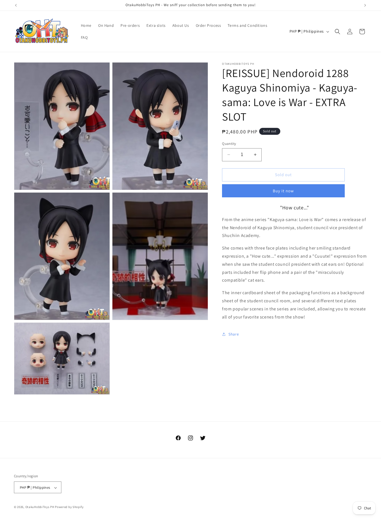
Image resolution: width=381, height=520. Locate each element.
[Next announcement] (365, 5)
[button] (337, 31)
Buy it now (283, 190)
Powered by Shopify (69, 507)
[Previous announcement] (16, 5)
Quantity (229, 143)
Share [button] (233, 334)
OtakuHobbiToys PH (39, 507)
